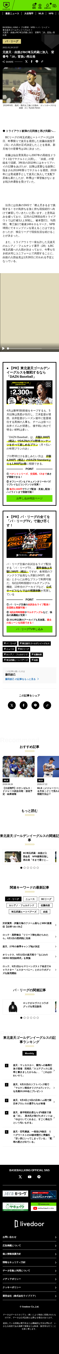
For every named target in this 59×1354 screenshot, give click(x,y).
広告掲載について (12, 1245)
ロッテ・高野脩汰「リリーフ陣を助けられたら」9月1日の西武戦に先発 (26, 936)
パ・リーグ (11, 643)
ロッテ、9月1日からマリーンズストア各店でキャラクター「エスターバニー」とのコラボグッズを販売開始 (27, 969)
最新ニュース (12, 13)
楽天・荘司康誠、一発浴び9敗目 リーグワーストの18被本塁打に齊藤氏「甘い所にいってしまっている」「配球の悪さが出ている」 (32, 1136)
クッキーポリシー (12, 1287)
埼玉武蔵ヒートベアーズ (17, 660)
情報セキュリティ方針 (14, 1262)
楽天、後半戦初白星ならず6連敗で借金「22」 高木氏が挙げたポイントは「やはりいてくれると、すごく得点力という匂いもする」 (32, 1117)
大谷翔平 (28, 13)
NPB (51, 13)
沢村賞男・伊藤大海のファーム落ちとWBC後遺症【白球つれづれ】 (27, 925)
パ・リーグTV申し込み (29, 629)
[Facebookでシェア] (31, 61)
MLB (41, 13)
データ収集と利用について (16, 1270)
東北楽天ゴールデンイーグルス (36, 643)
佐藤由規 (37, 654)
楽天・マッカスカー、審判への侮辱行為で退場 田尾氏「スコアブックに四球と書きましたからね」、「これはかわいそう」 (32, 1070)
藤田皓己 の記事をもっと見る (20, 679)
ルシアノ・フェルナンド (17, 654)
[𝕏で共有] (26, 61)
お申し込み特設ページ (29, 498)
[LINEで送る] (37, 61)
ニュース (10, 649)
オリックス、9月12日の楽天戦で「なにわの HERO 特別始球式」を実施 (25, 956)
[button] (21, 868)
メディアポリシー (12, 1279)
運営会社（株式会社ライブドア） (20, 1295)
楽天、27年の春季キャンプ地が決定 (21, 946)
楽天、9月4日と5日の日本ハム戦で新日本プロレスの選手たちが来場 (32, 1102)
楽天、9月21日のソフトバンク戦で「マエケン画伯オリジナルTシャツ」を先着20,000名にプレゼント (32, 1088)
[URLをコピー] (42, 61)
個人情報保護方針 (12, 1254)
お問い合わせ (9, 1237)
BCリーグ (24, 649)
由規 (35, 660)
